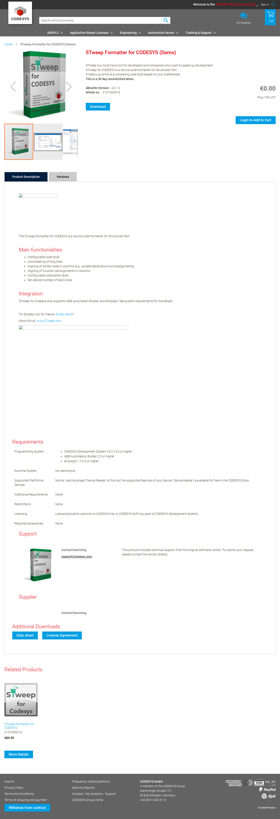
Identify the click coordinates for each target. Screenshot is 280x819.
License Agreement (62, 635)
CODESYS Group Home (87, 800)
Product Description (26, 176)
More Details (19, 754)
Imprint (9, 781)
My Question (243, 22)
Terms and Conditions (19, 794)
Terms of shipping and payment (25, 800)
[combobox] (104, 20)
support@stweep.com (76, 556)
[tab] (26, 177)
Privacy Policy (13, 787)
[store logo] (20, 14)
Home (8, 44)
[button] (225, 4)
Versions (63, 176)
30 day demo (64, 314)
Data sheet (25, 635)
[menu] (160, 32)
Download (98, 107)
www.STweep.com (49, 321)
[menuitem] (54, 32)
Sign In (265, 4)
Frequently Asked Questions (91, 781)
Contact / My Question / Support (94, 794)
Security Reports (83, 787)
